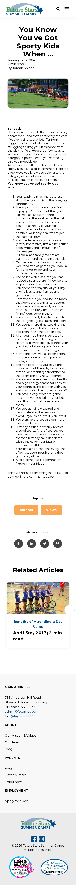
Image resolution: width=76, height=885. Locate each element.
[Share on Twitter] (44, 543)
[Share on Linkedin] (31, 543)
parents (26, 510)
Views (51, 510)
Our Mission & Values (20, 735)
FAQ (8, 768)
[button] (58, 9)
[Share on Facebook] (18, 543)
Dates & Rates (15, 775)
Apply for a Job (16, 801)
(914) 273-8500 (22, 716)
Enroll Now (13, 782)
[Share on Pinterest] (57, 543)
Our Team (12, 742)
